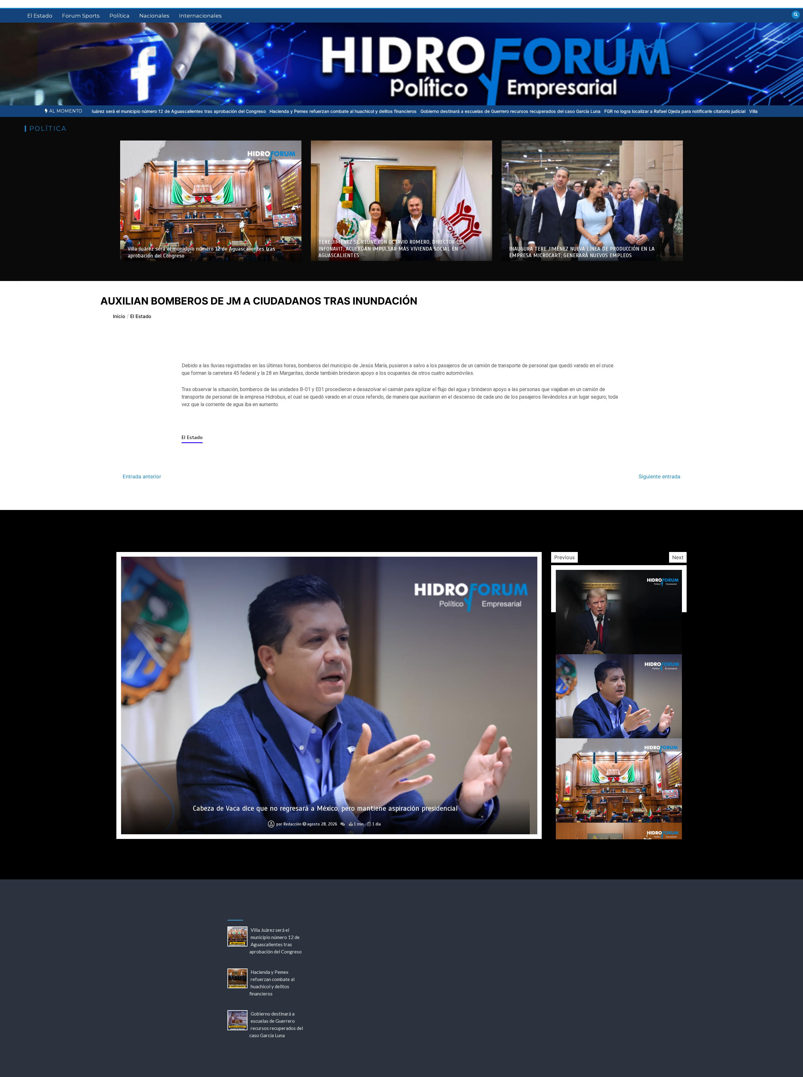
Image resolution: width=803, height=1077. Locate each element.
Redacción (291, 824)
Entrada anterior (142, 476)
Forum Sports (81, 16)
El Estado (39, 16)
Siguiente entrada (659, 476)
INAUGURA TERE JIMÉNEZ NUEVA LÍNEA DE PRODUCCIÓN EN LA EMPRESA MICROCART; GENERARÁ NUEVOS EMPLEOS (582, 252)
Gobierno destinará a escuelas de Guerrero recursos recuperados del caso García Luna (387, 111)
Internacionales (200, 16)
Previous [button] (564, 557)
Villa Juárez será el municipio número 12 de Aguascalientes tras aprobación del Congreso (325, 808)
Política (119, 16)
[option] (219, 111)
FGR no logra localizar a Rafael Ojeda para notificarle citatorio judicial (551, 111)
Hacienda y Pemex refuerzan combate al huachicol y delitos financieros (219, 111)
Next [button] (677, 557)
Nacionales (154, 16)
